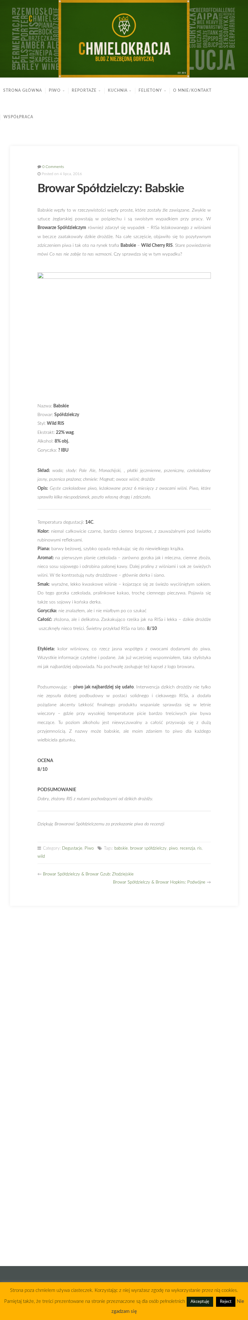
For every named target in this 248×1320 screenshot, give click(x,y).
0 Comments (53, 167)
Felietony (150, 90)
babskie (121, 848)
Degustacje (72, 848)
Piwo (55, 90)
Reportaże (84, 90)
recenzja (187, 848)
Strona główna (22, 90)
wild (41, 856)
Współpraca (18, 117)
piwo (173, 848)
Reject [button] (226, 1302)
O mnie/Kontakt (192, 90)
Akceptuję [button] (200, 1302)
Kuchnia (118, 90)
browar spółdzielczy (148, 848)
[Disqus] (124, 998)
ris (199, 848)
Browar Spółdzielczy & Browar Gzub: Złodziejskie (88, 874)
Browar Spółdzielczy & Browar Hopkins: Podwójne (159, 882)
